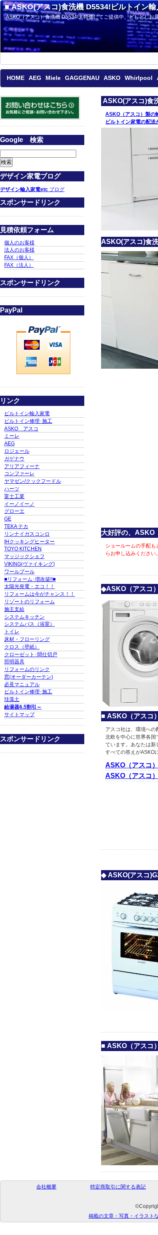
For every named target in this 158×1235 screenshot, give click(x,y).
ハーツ (11, 489)
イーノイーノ (19, 504)
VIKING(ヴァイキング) (29, 564)
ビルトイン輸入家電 (27, 413)
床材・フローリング (27, 639)
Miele (53, 77)
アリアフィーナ (22, 466)
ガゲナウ (14, 459)
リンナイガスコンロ (27, 534)
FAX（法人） (19, 265)
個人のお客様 (19, 243)
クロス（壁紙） (22, 647)
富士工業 (14, 496)
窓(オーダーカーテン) (28, 677)
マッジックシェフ (24, 556)
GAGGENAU (82, 77)
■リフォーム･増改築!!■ (30, 579)
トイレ (11, 632)
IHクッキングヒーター (29, 542)
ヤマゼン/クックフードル (32, 481)
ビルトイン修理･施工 (28, 421)
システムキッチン (24, 617)
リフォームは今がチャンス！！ (39, 594)
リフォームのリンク (27, 669)
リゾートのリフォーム (29, 602)
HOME (15, 77)
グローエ (14, 511)
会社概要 (46, 1187)
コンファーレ (19, 473)
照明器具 (14, 662)
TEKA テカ (16, 526)
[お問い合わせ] (40, 118)
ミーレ (11, 436)
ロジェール (16, 451)
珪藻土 (11, 699)
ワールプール (19, 572)
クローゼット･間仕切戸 (30, 654)
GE (7, 519)
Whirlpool (139, 77)
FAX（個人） (19, 257)
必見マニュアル (22, 684)
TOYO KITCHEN (23, 549)
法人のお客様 (19, 250)
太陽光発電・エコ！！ (29, 586)
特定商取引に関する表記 (118, 1187)
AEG (35, 77)
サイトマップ (19, 714)
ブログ (32, 189)
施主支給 (14, 609)
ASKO (112, 77)
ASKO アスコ (21, 429)
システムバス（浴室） (29, 624)
